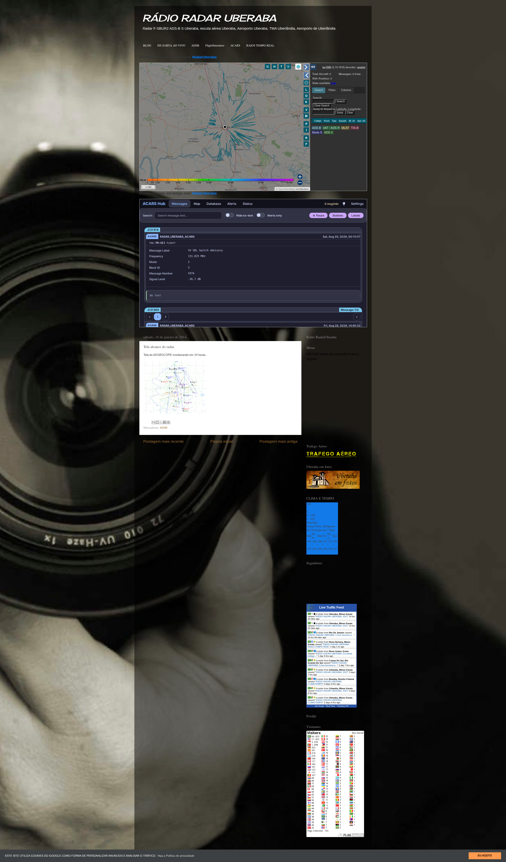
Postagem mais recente (163, 441)
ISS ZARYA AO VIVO (171, 45)
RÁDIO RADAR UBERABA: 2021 (331, 616)
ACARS (235, 45)
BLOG (147, 45)
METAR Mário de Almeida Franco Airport (332, 356)
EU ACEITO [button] (485, 855)
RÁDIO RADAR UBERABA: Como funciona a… (331, 635)
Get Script (319, 706)
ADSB (195, 45)
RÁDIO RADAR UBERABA (209, 18)
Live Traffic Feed (331, 607)
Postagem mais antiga (278, 441)
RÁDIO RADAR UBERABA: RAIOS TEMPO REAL (328, 645)
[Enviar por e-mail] (153, 422)
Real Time (330, 706)
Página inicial (221, 441)
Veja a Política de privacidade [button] (176, 855)
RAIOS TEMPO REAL (260, 45)
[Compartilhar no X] (161, 422)
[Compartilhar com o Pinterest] (168, 422)
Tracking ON (342, 706)
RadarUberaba (204, 57)
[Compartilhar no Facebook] (165, 422)
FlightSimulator (214, 45)
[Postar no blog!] (157, 422)
